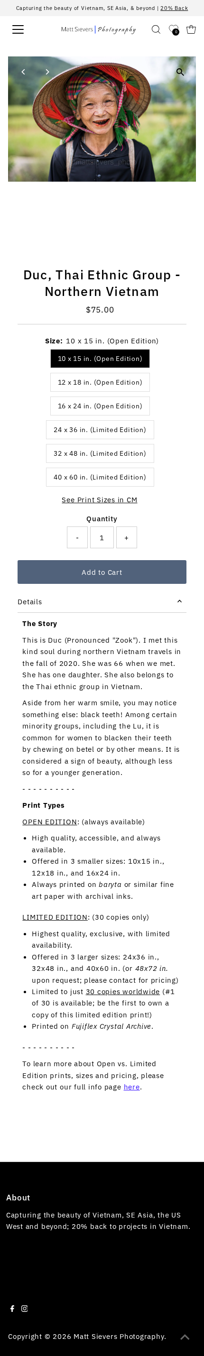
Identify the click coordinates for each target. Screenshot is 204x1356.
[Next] (46, 72)
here (132, 1086)
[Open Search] (156, 29)
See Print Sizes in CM (99, 499)
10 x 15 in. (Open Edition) (100, 358)
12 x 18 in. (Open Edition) (100, 382)
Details (30, 601)
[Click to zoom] (180, 72)
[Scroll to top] (185, 1337)
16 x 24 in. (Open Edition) (100, 406)
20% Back (174, 8)
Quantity (101, 518)
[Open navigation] (27, 29)
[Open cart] (191, 29)
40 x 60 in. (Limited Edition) (100, 477)
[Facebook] (12, 1309)
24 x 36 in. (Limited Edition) (100, 429)
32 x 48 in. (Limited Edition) (100, 453)
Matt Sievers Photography (119, 1336)
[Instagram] (24, 1309)
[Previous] (23, 72)
